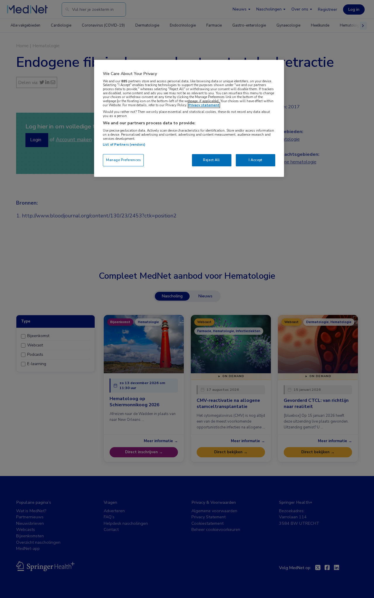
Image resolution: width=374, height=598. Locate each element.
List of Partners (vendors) (124, 144)
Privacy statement (203, 105)
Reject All (211, 160)
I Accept (255, 160)
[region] (189, 118)
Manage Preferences (123, 160)
